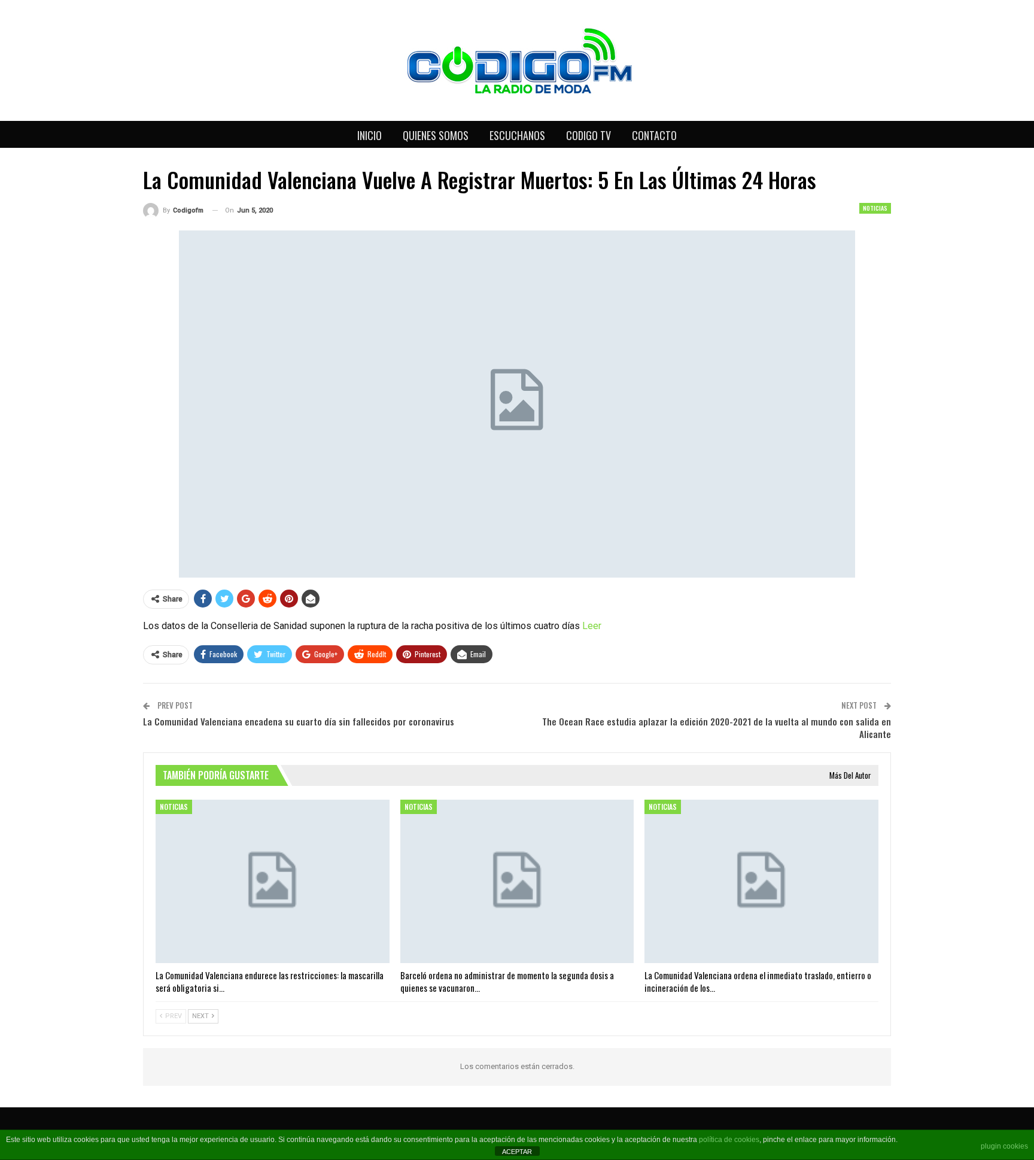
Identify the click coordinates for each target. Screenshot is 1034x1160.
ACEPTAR (517, 1151)
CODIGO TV (588, 135)
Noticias (875, 208)
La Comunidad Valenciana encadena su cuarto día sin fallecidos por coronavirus (298, 721)
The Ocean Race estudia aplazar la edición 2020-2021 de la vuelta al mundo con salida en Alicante (716, 727)
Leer (591, 625)
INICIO (369, 135)
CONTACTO (654, 135)
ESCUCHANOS (517, 135)
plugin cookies (1004, 1146)
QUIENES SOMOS (436, 135)
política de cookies (729, 1139)
